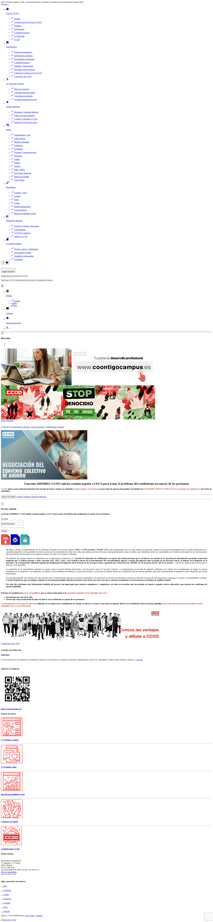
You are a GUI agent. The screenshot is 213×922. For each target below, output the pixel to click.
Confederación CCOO (10, 849)
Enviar (4, 531)
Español (15, 301)
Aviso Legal (29, 916)
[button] (4, 421)
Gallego (14, 305)
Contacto (39, 916)
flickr (5, 907)
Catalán (14, 303)
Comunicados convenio (54, 427)
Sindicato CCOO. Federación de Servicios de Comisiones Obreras (27, 280)
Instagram (42, 497)
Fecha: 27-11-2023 (8, 497)
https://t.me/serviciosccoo (11, 709)
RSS (5, 886)
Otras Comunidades (9, 872)
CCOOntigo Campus (10, 740)
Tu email (4, 519)
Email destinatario (8, 524)
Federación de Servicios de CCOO (14, 276)
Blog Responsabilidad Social (13, 794)
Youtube (6, 911)
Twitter (19, 497)
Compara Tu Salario (9, 822)
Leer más (139, 660)
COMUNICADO (8, 644)
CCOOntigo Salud (8, 767)
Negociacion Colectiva (21, 427)
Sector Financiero (37, 427)
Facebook (26, 497)
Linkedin (34, 497)
